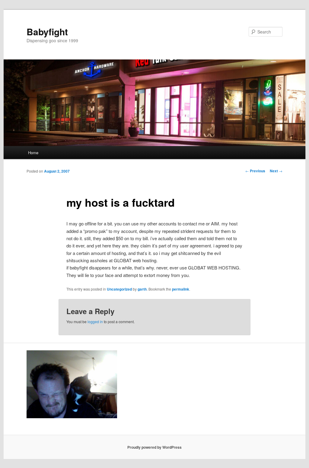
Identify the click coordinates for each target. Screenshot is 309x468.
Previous (255, 171)
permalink (180, 289)
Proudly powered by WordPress (154, 447)
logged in (95, 321)
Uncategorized (119, 289)
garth (142, 289)
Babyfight (47, 31)
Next (276, 171)
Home (33, 152)
